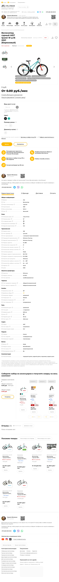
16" (10, 125)
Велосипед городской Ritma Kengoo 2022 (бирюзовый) (22, 458)
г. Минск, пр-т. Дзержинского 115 (11, 11)
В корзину (8, 397)
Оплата (28, 551)
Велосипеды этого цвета (44, 438)
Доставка (22, 551)
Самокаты (39, 25)
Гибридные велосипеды (7, 551)
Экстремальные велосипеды (9, 571)
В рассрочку (20, 144)
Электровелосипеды (7, 569)
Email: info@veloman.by (20, 539)
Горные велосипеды (6, 553)
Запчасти (17, 25)
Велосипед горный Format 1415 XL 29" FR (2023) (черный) (51, 457)
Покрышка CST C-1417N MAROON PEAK (51, 396)
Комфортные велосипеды (8, 561)
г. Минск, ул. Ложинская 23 (10, 12)
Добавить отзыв (28, 425)
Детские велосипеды (7, 559)
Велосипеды (10, 25)
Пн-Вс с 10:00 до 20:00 (29, 12)
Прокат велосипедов (20, 545)
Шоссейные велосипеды (8, 567)
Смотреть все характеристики (23, 82)
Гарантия (34, 551)
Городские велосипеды (7, 555)
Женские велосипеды (7, 573)
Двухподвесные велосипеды (9, 557)
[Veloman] (8, 6)
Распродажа (12, 2)
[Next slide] (37, 417)
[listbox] (33, 381)
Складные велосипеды (7, 565)
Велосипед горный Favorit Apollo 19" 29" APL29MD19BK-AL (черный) (7, 493)
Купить (7, 144)
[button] (11, 67)
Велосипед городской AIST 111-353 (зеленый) (21, 494)
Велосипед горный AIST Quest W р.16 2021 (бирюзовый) (23, 399)
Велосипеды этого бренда (27, 438)
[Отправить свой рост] (17, 107)
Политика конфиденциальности (28, 553)
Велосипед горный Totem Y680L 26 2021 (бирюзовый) (6, 457)
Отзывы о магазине (25, 555)
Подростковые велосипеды (8, 563)
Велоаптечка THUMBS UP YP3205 (33, 396)
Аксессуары (24, 25)
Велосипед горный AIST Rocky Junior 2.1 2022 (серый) (36, 457)
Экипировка (32, 25)
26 (5, 132)
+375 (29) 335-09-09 (51, 12)
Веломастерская (7, 545)
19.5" (6, 125)
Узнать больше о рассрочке (11, 95)
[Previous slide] (29, 417)
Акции (4, 2)
